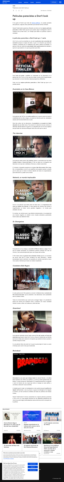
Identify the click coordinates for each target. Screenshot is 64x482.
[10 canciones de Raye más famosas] (12, 438)
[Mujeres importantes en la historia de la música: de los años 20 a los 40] (32, 416)
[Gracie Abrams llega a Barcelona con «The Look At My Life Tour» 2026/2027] (12, 416)
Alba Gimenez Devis (27, 430)
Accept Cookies (33, 463)
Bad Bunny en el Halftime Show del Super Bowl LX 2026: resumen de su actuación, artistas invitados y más (51, 449)
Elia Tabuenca (43, 10)
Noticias (26, 2)
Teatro (32, 2)
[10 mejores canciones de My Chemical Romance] (32, 438)
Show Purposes (33, 470)
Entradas (54, 2)
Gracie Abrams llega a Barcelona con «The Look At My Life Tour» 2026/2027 (12, 424)
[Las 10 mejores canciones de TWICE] (52, 416)
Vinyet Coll (6, 430)
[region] (20, 465)
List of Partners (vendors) (8, 458)
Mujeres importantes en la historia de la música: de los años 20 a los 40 (32, 426)
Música (20, 2)
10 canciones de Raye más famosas (11, 446)
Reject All (33, 467)
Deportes (38, 2)
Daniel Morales (46, 453)
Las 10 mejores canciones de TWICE (51, 423)
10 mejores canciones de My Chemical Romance (31, 446)
